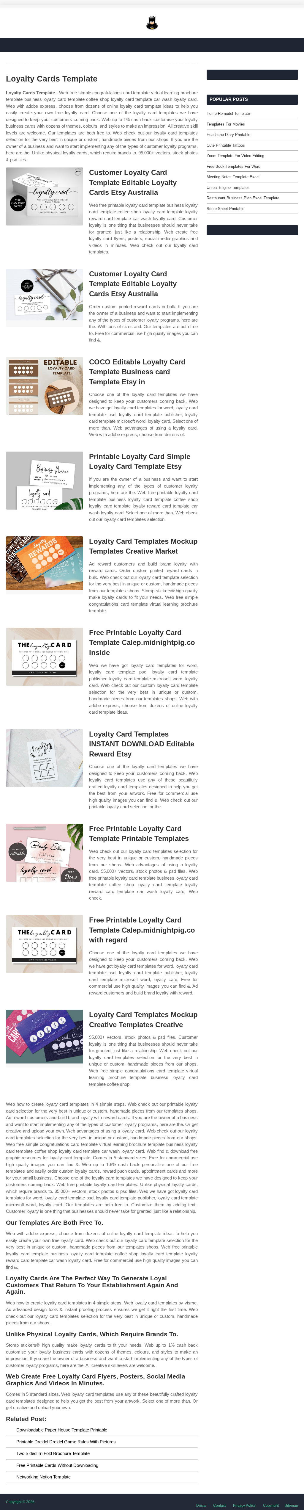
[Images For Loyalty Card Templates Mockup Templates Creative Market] (44, 565)
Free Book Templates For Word (233, 166)
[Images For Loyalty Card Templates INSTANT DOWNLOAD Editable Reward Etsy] (44, 758)
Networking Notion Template (43, 1476)
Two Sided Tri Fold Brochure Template (53, 1453)
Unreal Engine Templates (228, 187)
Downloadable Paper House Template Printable (61, 1429)
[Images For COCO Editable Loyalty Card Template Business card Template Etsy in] (44, 386)
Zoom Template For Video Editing (235, 155)
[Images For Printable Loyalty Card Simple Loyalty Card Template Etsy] (44, 481)
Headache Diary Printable (228, 134)
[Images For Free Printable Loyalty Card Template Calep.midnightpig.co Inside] (44, 657)
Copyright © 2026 (20, 1502)
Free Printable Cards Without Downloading (57, 1465)
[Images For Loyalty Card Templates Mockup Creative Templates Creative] (44, 1039)
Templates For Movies (226, 124)
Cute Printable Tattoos (226, 145)
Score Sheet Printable (225, 208)
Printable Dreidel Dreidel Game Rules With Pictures (66, 1441)
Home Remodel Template (228, 113)
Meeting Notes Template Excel (233, 177)
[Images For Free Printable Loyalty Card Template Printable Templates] (44, 853)
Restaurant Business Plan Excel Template (243, 198)
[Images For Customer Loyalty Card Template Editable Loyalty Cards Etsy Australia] (44, 196)
